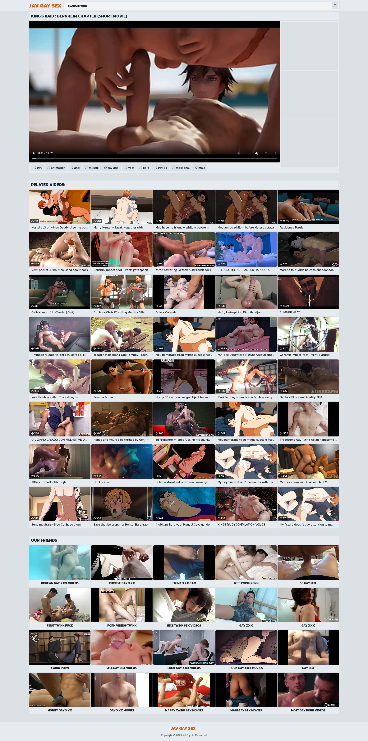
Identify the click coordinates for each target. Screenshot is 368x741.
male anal (183, 167)
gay (39, 167)
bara (146, 167)
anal (77, 167)
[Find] (335, 5)
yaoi (131, 167)
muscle (94, 167)
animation (58, 167)
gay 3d (162, 167)
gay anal (113, 167)
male (201, 167)
